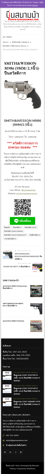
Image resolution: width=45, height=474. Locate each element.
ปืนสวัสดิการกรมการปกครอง (13, 231)
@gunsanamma (28, 190)
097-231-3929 (12, 435)
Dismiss (35, 5)
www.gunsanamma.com (26, 193)
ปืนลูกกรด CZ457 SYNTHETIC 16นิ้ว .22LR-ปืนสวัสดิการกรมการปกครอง (27, 378)
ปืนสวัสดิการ (17, 227)
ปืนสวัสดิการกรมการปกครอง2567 (15, 235)
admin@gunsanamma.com (16, 440)
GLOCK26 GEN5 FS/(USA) (13, 321)
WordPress (30, 468)
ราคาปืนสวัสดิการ (10, 239)
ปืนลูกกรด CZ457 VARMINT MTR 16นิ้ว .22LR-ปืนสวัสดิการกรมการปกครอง (27, 404)
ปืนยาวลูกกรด (18, 372)
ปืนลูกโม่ (7, 227)
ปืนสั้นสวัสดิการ (35, 235)
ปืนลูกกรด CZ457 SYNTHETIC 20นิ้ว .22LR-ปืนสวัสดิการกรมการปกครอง (27, 391)
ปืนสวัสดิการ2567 (30, 227)
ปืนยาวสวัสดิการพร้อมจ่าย (30, 372)
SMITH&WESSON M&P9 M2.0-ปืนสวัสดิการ (13, 304)
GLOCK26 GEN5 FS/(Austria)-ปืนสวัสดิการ (15, 287)
